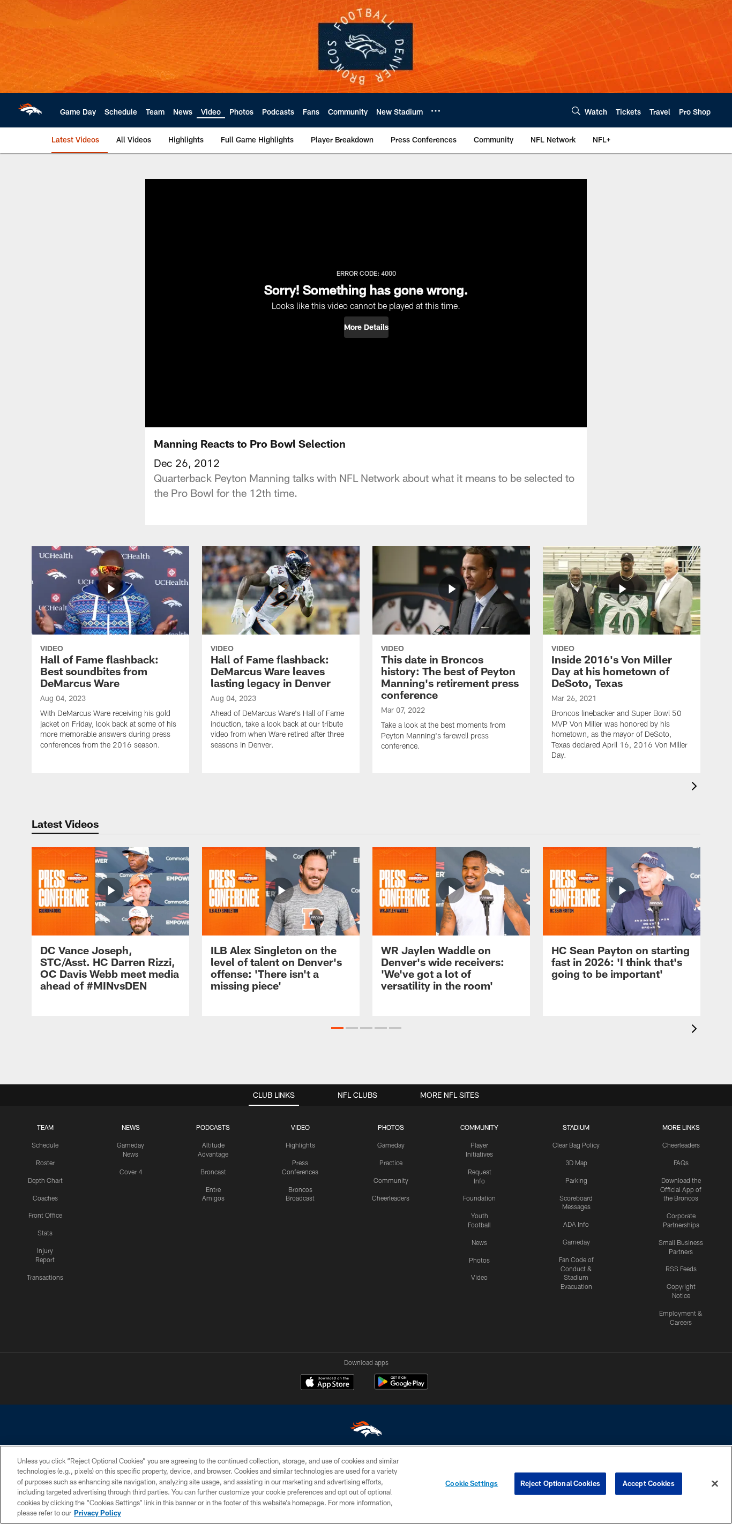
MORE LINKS (681, 1127)
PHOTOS (391, 1127)
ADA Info (576, 1224)
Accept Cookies (649, 1483)
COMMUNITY (479, 1127)
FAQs (681, 1162)
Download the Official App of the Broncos (680, 1189)
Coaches (45, 1198)
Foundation (479, 1198)
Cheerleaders (390, 1198)
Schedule (45, 1145)
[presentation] (696, 787)
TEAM (45, 1127)
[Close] (715, 1484)
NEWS (131, 1127)
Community (391, 1180)
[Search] (576, 110)
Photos (479, 1260)
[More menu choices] (435, 111)
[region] (366, 1484)
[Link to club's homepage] (30, 110)
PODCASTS (213, 1127)
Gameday (391, 1145)
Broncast (213, 1171)
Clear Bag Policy (576, 1145)
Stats (45, 1232)
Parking (576, 1180)
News (479, 1242)
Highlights (300, 1145)
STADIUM (576, 1127)
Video (479, 1277)
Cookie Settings (471, 1483)
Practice (390, 1162)
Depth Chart (45, 1180)
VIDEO (300, 1127)
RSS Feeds (681, 1268)
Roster (45, 1162)
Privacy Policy (97, 1512)
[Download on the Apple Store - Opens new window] (327, 1383)
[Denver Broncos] (366, 1431)
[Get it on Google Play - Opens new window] (401, 1387)
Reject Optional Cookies (560, 1483)
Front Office (45, 1215)
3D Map (576, 1162)
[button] (366, 327)
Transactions (45, 1277)
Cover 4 (130, 1171)
